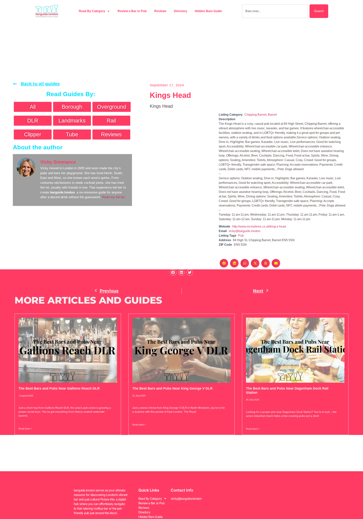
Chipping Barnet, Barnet (260, 114)
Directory (180, 11)
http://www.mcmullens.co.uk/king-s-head (259, 226)
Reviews (160, 11)
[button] (224, 263)
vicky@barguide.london (244, 231)
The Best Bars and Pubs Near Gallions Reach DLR (59, 388)
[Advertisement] (181, 50)
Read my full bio (113, 197)
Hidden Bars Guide (208, 11)
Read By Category (92, 11)
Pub (241, 235)
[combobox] (275, 11)
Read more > (25, 428)
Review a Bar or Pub (132, 11)
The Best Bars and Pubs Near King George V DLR (172, 388)
